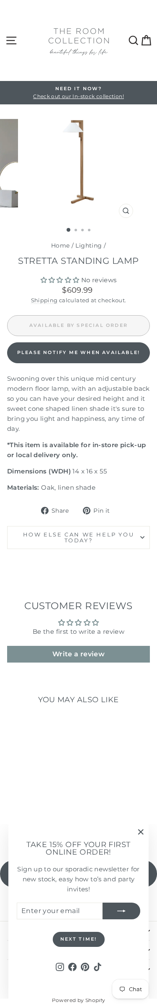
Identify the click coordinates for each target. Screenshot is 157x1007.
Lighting (88, 245)
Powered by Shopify (79, 1000)
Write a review (78, 654)
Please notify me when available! (78, 352)
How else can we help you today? (78, 537)
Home (60, 245)
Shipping (44, 300)
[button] (60, 280)
